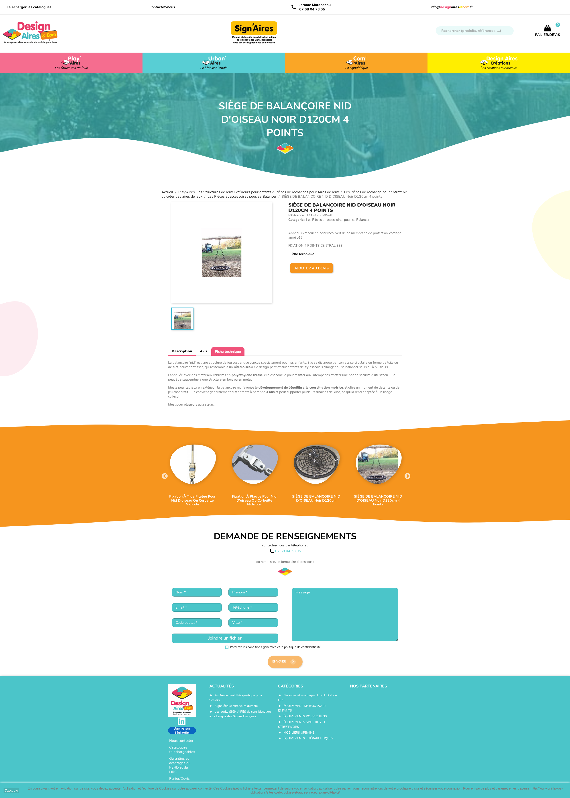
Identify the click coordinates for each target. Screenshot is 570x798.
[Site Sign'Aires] (254, 34)
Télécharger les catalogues (29, 7)
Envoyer (284, 662)
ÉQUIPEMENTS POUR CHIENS (305, 716)
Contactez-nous (162, 7)
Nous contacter (181, 740)
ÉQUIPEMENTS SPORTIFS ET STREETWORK (301, 724)
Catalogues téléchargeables (182, 749)
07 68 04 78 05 (312, 9)
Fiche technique (228, 351)
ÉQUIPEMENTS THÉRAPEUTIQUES (308, 738)
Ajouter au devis (311, 268)
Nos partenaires (368, 686)
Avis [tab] (203, 351)
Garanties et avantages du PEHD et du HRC (179, 765)
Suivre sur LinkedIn (182, 730)
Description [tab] (182, 351)
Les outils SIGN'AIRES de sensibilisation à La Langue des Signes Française (240, 714)
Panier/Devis (179, 778)
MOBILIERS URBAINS (298, 732)
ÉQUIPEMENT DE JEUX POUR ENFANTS (302, 708)
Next (406, 475)
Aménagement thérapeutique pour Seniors (235, 697)
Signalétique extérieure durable (236, 706)
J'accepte (11, 790)
